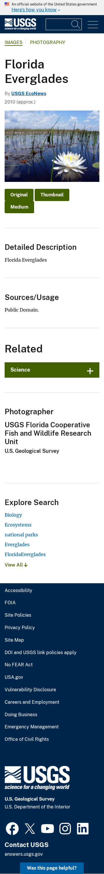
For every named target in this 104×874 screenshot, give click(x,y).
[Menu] (92, 24)
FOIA (10, 602)
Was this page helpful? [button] (52, 868)
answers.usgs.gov (24, 854)
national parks (21, 535)
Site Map (14, 640)
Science (20, 370)
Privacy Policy (20, 627)
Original (19, 195)
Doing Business (21, 714)
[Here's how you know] (52, 7)
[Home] (20, 28)
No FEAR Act (19, 664)
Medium (19, 207)
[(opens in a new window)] (12, 828)
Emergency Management (32, 727)
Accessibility (18, 590)
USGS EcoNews (28, 93)
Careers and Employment (32, 702)
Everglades (17, 544)
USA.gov (14, 677)
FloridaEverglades (25, 554)
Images (14, 42)
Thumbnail (52, 195)
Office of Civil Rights (27, 739)
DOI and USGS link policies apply (41, 652)
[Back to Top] (83, 853)
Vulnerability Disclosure (30, 689)
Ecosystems (18, 525)
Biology (13, 515)
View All (14, 565)
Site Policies (18, 615)
